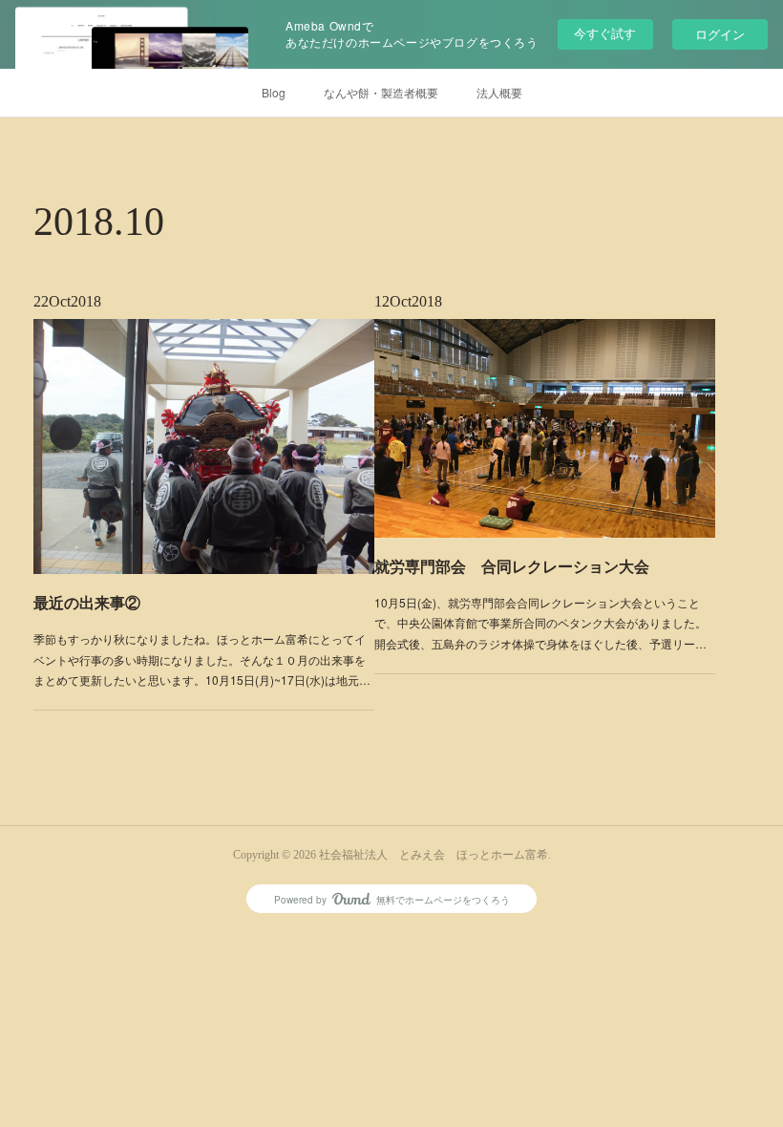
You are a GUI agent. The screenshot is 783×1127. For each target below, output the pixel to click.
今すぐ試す (605, 33)
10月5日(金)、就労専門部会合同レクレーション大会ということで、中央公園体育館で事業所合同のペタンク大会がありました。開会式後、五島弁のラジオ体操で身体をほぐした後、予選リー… (540, 622)
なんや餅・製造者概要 (381, 92)
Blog (274, 92)
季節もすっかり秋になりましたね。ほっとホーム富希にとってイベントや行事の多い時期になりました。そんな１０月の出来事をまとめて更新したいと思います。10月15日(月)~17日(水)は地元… (201, 659)
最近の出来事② (86, 602)
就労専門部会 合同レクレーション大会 (511, 566)
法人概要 (499, 92)
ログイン (720, 34)
